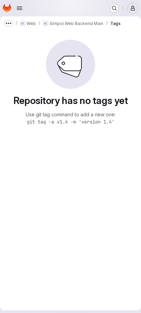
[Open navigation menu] (19, 8)
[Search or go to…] (114, 8)
